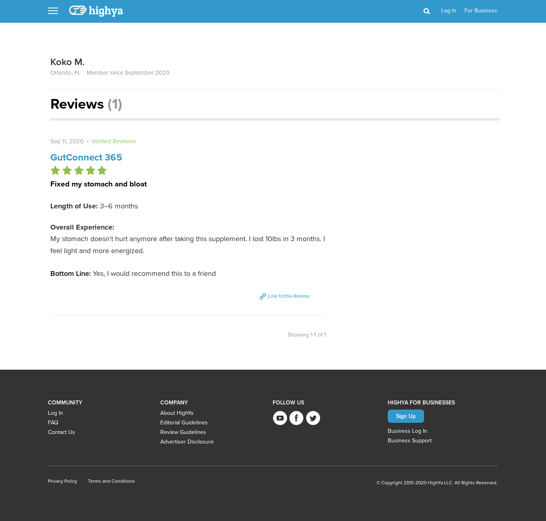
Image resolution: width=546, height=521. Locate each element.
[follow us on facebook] (296, 417)
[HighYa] (96, 11)
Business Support (410, 440)
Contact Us (61, 432)
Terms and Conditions (111, 481)
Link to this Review (288, 296)
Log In (55, 413)
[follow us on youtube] (280, 417)
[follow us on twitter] (312, 417)
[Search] (426, 12)
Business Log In (407, 431)
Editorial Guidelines (184, 422)
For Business (480, 10)
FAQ (53, 422)
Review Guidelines (183, 432)
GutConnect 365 (86, 157)
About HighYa (176, 413)
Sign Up (406, 416)
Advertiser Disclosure (187, 442)
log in (448, 10)
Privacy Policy (62, 481)
